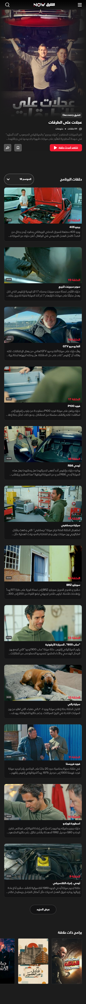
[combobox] (19, 179)
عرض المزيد (43, 909)
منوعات (59, 129)
